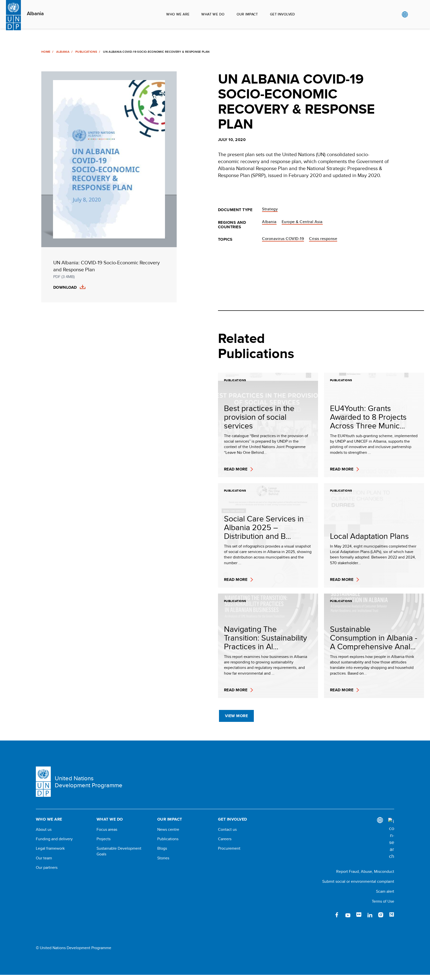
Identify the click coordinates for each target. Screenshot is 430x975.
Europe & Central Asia (302, 222)
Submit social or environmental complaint (358, 881)
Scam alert (385, 891)
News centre (168, 829)
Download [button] (65, 287)
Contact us (227, 829)
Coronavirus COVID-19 (283, 238)
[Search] (391, 839)
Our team (44, 858)
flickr (358, 914)
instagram (380, 914)
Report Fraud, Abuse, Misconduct (365, 871)
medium (391, 914)
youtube (347, 914)
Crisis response (323, 238)
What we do (212, 14)
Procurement (229, 848)
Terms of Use (383, 901)
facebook (336, 914)
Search (415, 14)
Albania (35, 14)
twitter (325, 914)
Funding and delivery (54, 839)
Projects (103, 839)
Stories (163, 858)
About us (44, 829)
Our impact (247, 14)
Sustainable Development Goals (119, 851)
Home (45, 51)
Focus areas (107, 829)
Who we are (177, 14)
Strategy (270, 209)
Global (405, 14)
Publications (86, 51)
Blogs (162, 848)
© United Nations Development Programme (73, 948)
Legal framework (50, 848)
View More (236, 716)
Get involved (282, 14)
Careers (224, 839)
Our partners (46, 867)
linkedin (369, 914)
